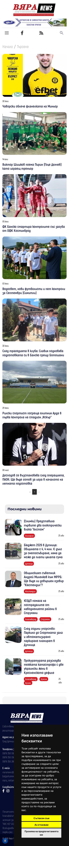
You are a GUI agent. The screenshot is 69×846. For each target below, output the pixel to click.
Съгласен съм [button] (41, 818)
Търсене (23, 46)
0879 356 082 (8, 753)
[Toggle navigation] (6, 33)
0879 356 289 (8, 761)
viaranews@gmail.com (13, 772)
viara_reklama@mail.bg (13, 780)
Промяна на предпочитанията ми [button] (41, 833)
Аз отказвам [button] (41, 824)
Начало (7, 46)
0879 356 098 (8, 757)
